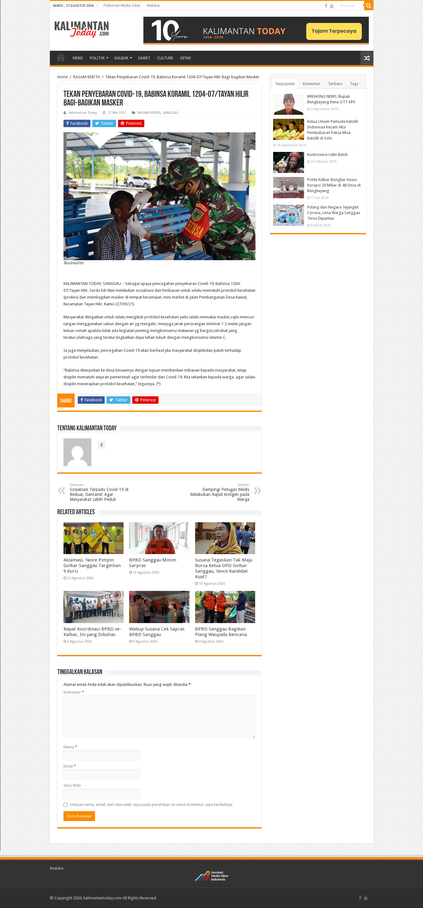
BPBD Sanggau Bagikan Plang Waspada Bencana (221, 631)
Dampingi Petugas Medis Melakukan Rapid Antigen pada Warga (219, 492)
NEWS (78, 58)
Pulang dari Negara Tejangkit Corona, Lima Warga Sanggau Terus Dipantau (333, 213)
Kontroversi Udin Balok (327, 154)
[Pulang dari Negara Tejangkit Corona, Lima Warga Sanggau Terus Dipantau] (288, 215)
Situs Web (72, 785)
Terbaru (335, 83)
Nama (70, 747)
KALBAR (121, 58)
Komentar (73, 692)
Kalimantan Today (83, 113)
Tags (354, 83)
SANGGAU (171, 113)
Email (69, 766)
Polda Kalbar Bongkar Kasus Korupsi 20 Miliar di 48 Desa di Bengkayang (334, 185)
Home (62, 77)
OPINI (185, 58)
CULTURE (165, 58)
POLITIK (97, 58)
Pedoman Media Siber (122, 5)
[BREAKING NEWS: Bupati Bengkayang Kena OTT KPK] (288, 104)
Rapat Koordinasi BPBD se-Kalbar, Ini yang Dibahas (92, 631)
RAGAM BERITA (86, 77)
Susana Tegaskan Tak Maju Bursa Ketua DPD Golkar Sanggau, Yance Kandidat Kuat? (223, 568)
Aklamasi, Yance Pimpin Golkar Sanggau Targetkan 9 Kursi (92, 565)
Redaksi (153, 5)
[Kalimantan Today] (82, 29)
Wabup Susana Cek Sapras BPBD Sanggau (157, 631)
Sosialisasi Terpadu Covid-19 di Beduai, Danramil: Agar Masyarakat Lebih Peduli (99, 492)
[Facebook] (326, 6)
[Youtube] (331, 6)
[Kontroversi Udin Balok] (288, 162)
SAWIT (144, 58)
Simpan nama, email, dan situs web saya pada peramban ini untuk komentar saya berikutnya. (151, 804)
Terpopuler (285, 83)
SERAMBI (61, 57)
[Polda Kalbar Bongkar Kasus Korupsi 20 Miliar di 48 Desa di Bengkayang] (288, 187)
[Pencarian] (368, 5)
